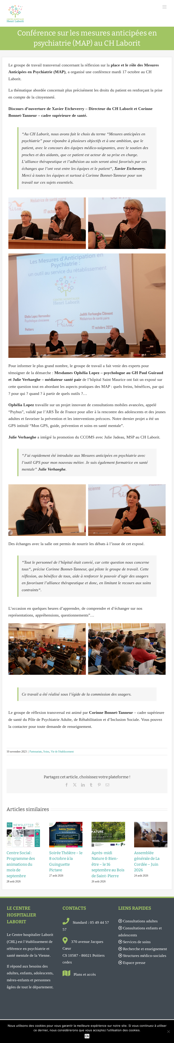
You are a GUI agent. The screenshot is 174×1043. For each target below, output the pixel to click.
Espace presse (134, 963)
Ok (87, 1036)
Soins (46, 751)
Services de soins (137, 942)
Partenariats (35, 751)
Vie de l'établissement (62, 751)
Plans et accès (85, 974)
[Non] (168, 1031)
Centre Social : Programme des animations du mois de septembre (21, 864)
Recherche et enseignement (145, 949)
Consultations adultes (140, 921)
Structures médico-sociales (144, 956)
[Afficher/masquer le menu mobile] (164, 7)
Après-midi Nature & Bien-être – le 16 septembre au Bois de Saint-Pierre (108, 864)
